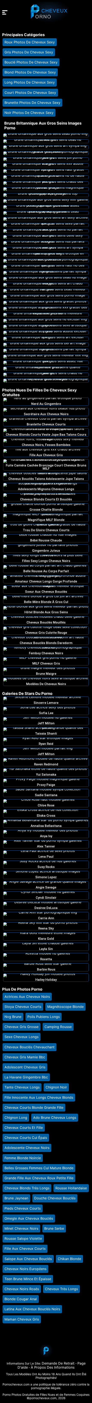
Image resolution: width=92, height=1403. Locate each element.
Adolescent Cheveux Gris (24, 1067)
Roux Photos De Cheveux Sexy (29, 42)
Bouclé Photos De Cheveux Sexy (31, 62)
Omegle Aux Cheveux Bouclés (28, 1218)
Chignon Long (15, 1117)
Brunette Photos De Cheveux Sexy (32, 102)
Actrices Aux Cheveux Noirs (27, 996)
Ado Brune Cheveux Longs (54, 1117)
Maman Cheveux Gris (21, 1319)
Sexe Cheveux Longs (21, 1037)
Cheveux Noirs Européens (25, 1269)
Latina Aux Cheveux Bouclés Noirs (32, 1309)
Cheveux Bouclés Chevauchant (29, 1047)
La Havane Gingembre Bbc (26, 1077)
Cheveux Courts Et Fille (23, 1127)
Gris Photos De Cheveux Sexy (28, 52)
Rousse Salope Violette (23, 1238)
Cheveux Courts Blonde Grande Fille (33, 1107)
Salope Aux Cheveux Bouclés (28, 1259)
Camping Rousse (58, 1027)
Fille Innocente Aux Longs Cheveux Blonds (38, 1097)
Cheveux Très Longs (61, 1289)
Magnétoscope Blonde (65, 1006)
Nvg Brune (12, 1017)
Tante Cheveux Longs (22, 1087)
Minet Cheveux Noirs (21, 1228)
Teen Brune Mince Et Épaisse (27, 1279)
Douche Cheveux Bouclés (55, 1198)
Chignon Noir (56, 1087)
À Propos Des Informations (52, 1367)
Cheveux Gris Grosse (21, 1027)
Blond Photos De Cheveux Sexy (30, 72)
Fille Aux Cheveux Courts (25, 1248)
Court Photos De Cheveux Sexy (30, 92)
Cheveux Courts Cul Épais (25, 1137)
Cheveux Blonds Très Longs (26, 1188)
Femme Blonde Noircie (22, 1158)
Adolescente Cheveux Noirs (26, 1148)
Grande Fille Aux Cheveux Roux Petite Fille (38, 1178)
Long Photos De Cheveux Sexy (29, 82)
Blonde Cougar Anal (20, 1299)
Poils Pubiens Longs (43, 1017)
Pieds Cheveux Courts (22, 1208)
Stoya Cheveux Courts (22, 1006)
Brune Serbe (54, 1228)
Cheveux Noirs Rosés (21, 1289)
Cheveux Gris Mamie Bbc (24, 1057)
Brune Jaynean (16, 1198)
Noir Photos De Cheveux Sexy (28, 112)
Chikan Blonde (69, 1259)
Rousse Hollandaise (71, 1188)
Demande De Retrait (58, 1363)
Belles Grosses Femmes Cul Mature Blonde (38, 1168)
